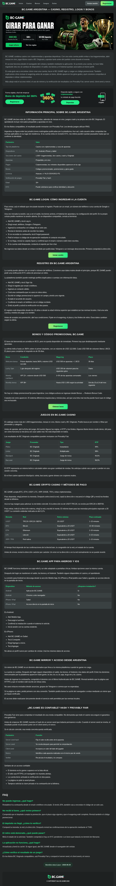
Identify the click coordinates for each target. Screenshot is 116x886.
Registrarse (107, 3)
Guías (54, 3)
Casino (29, 3)
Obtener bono (58, 407)
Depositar (70, 102)
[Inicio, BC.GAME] (9, 3)
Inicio (21, 3)
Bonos (37, 3)
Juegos (46, 3)
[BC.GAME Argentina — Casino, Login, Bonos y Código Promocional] (58, 31)
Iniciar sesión (92, 3)
